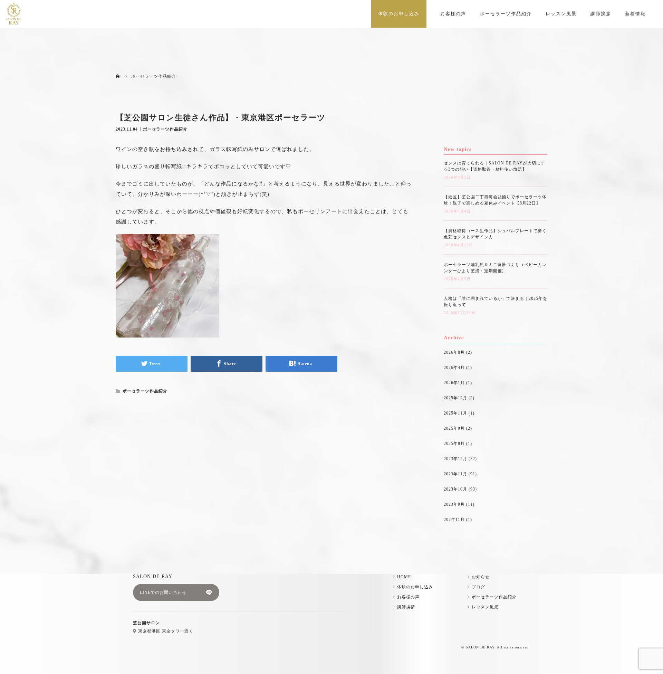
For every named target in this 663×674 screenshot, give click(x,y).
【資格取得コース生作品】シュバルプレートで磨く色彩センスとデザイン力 (495, 233)
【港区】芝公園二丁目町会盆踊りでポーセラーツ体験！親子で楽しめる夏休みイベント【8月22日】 (495, 200)
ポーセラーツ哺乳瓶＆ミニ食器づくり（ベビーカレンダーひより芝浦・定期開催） (495, 267)
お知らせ (481, 577)
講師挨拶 (600, 13)
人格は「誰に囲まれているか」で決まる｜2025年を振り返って (495, 301)
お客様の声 (453, 13)
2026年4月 (454, 367)
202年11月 (454, 519)
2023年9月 (454, 504)
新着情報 (635, 13)
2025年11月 (455, 413)
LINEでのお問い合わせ (163, 592)
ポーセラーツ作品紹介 (506, 13)
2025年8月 (454, 443)
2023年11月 (455, 474)
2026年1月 (454, 382)
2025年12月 (455, 398)
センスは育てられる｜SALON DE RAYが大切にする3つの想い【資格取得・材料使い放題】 (494, 166)
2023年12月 (455, 458)
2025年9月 (454, 428)
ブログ (478, 587)
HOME (404, 577)
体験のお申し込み (399, 13)
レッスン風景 (561, 13)
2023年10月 (455, 489)
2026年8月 (454, 352)
